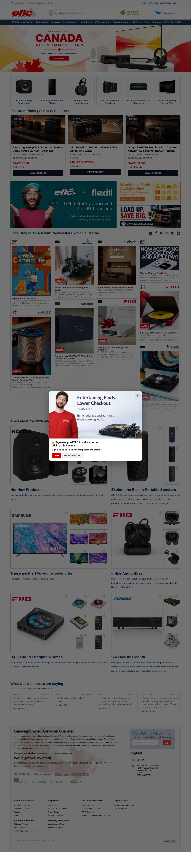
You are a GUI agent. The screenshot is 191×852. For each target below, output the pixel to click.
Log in (56, 455)
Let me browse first (72, 455)
